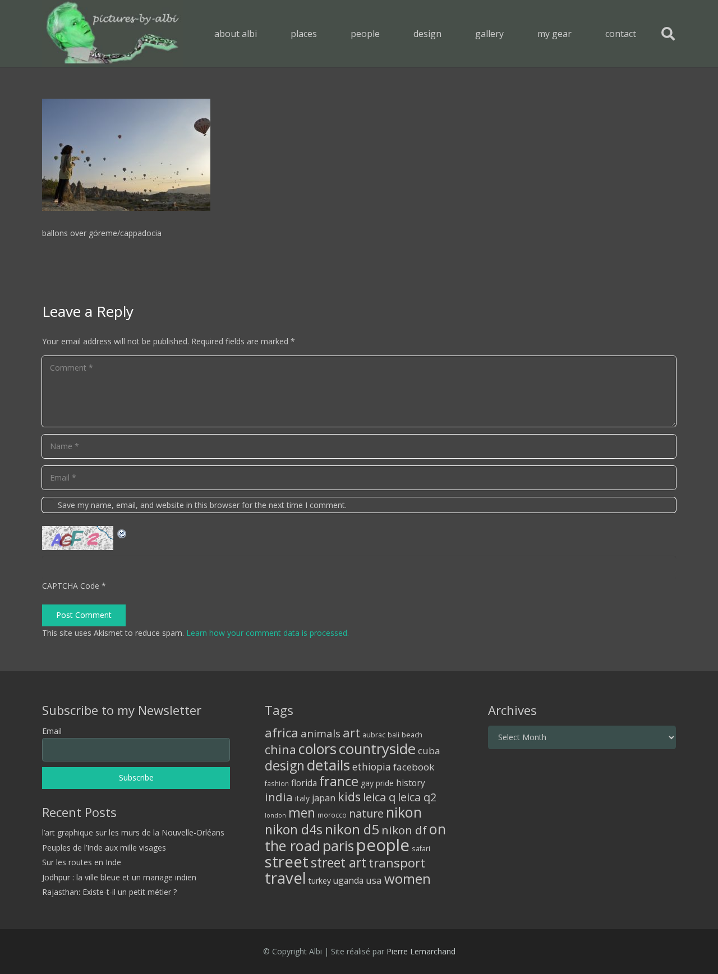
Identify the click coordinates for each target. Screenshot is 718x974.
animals (320, 733)
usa (374, 880)
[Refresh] (122, 532)
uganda (348, 880)
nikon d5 (352, 829)
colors (317, 748)
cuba (429, 750)
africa (281, 732)
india (279, 797)
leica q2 (417, 797)
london (275, 815)
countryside (377, 749)
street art (338, 862)
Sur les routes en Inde (81, 862)
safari (421, 848)
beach (412, 735)
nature (366, 813)
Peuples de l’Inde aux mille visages (104, 847)
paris (338, 846)
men (301, 812)
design (285, 765)
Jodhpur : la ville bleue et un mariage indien (119, 877)
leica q (379, 797)
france (338, 781)
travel (285, 877)
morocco (332, 814)
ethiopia (371, 766)
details (328, 765)
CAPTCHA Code (70, 585)
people (382, 845)
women (407, 878)
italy (302, 798)
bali (393, 734)
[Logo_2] (112, 33)
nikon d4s (294, 829)
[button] (325, 33)
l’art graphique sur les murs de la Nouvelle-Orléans (133, 832)
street (287, 861)
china (280, 749)
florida (304, 783)
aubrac (373, 735)
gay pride (377, 783)
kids (349, 796)
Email (52, 731)
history (410, 783)
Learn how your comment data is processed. (267, 632)
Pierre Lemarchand (420, 951)
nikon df (404, 830)
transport (397, 862)
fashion (277, 783)
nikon (404, 811)
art (351, 732)
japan (323, 798)
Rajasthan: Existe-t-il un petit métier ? (109, 892)
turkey (320, 880)
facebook (413, 766)
